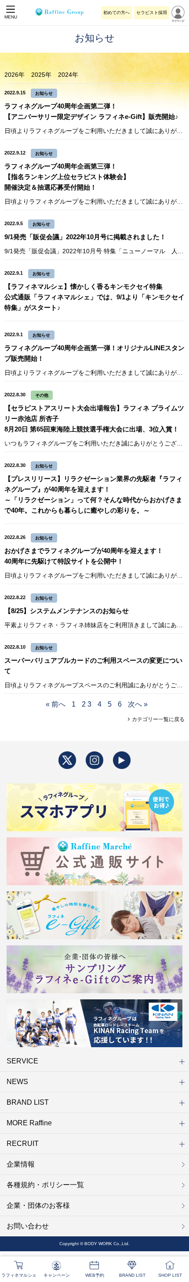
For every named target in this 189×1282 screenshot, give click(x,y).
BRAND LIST (28, 1102)
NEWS (17, 1081)
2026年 (14, 74)
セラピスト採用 (151, 12)
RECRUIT (23, 1143)
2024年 (68, 74)
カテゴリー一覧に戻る (158, 719)
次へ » (138, 704)
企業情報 (21, 1164)
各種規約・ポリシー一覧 (45, 1185)
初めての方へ (116, 12)
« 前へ (55, 704)
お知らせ (44, 93)
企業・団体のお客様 (38, 1205)
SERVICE (22, 1061)
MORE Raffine (29, 1123)
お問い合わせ (28, 1226)
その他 (41, 395)
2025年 (41, 74)
